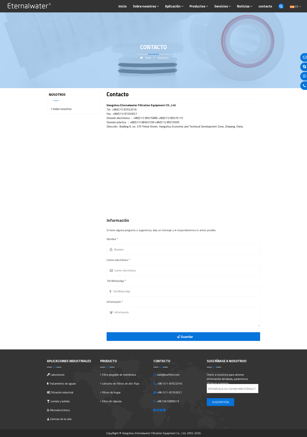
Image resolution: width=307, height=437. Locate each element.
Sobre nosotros (144, 6)
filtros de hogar (111, 392)
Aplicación (173, 6)
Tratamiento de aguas (62, 383)
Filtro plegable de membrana (119, 374)
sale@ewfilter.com (168, 374)
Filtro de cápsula (112, 401)
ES (296, 6)
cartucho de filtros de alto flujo (120, 383)
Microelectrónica (59, 410)
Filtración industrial (61, 392)
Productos (197, 6)
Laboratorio (57, 374)
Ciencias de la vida (60, 419)
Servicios (221, 6)
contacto (265, 6)
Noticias (243, 6)
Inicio (123, 6)
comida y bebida (59, 401)
